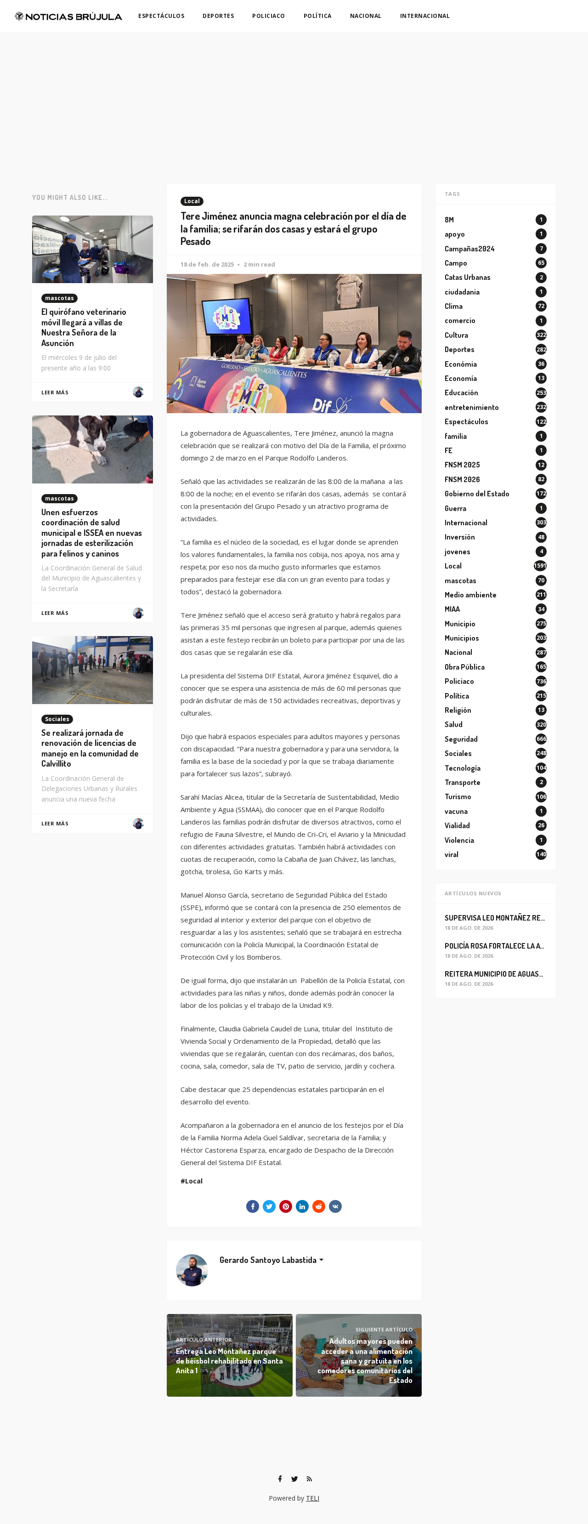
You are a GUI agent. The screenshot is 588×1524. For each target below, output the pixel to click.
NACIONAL (366, 16)
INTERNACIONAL (425, 16)
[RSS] (309, 1479)
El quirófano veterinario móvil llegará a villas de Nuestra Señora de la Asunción (83, 327)
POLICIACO (268, 16)
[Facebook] (280, 1479)
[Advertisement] (294, 101)
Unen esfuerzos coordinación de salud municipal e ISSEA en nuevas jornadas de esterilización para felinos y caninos (91, 532)
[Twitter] (294, 1479)
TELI (312, 1498)
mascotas (59, 298)
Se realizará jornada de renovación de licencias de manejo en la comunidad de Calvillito (90, 748)
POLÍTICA (318, 16)
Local (192, 201)
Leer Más (54, 392)
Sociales (57, 719)
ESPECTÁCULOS (161, 16)
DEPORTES (218, 16)
